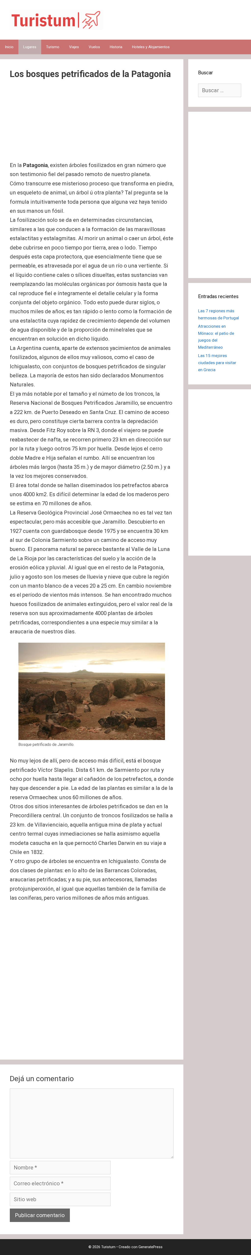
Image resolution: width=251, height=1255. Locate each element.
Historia (116, 47)
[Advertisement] (92, 124)
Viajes (74, 47)
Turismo (52, 47)
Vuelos (94, 47)
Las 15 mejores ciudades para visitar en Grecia (217, 362)
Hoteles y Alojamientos (151, 47)
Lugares (29, 47)
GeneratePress (150, 1247)
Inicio (9, 47)
